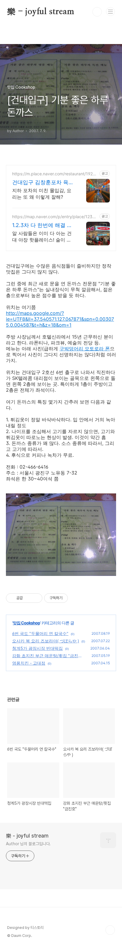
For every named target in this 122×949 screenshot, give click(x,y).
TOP (110, 930)
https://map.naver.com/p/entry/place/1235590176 (55, 216)
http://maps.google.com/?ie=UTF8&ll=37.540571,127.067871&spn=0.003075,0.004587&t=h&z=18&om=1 (60, 319)
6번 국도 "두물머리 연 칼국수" (40, 633)
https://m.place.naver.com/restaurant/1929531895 (55, 173)
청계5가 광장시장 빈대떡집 (37, 648)
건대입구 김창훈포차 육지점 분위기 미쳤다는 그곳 (43, 182)
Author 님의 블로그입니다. (28, 843)
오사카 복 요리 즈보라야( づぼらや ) (45, 640)
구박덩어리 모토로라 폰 (85, 349)
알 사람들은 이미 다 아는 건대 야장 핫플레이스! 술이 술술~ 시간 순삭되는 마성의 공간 (42, 236)
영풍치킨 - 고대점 (28, 662)
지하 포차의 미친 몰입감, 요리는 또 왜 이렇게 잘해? (41, 193)
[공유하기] (28, 598)
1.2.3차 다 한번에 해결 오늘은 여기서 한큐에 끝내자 (42, 225)
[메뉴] (110, 11)
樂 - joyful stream (40, 12)
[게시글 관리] (35, 598)
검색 (97, 11)
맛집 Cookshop (26, 622)
